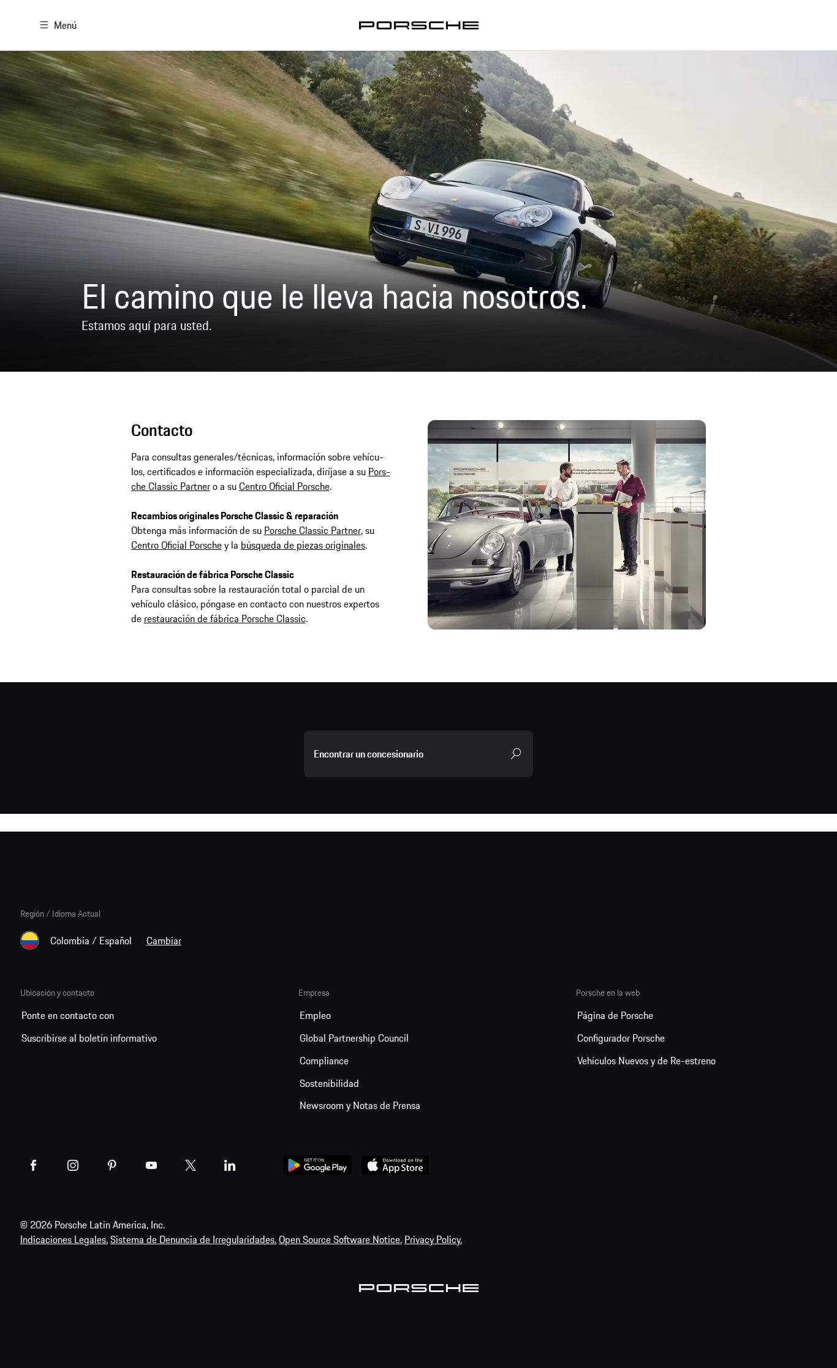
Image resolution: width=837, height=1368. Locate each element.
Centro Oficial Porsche (284, 486)
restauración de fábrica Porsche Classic (225, 618)
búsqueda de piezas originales (303, 545)
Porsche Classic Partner (312, 530)
